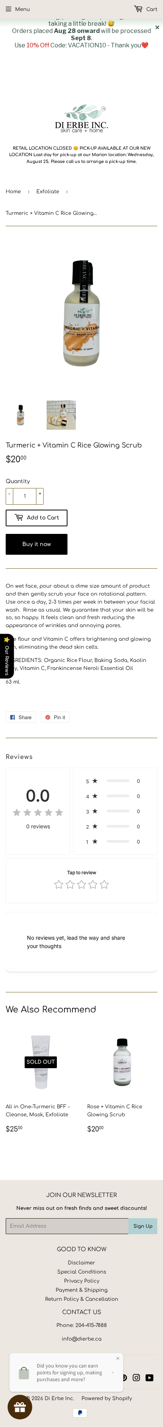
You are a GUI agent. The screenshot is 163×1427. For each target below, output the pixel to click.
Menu (22, 9)
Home (13, 191)
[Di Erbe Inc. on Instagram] (136, 1379)
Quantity (18, 481)
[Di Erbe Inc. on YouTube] (150, 1379)
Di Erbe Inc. (59, 1398)
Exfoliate (47, 191)
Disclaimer (81, 1263)
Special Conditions (81, 1272)
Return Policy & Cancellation (81, 1299)
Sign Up (142, 1226)
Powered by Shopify (107, 1398)
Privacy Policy (81, 1281)
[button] (115, 781)
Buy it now (36, 544)
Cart (151, 9)
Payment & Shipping (82, 1290)
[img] (38, 813)
